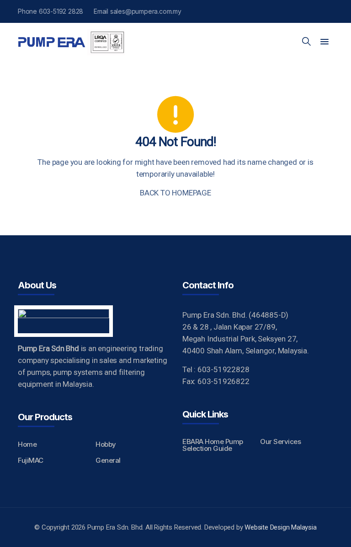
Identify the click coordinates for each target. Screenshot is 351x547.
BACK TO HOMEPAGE (175, 192)
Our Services (280, 441)
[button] (324, 42)
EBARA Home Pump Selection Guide (212, 445)
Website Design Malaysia (280, 527)
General (108, 460)
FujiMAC (30, 460)
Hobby (106, 444)
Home (27, 444)
